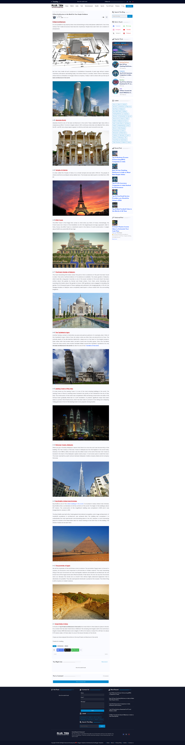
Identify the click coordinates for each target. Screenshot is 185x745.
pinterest (128, 33)
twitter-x (118, 33)
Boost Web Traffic (117, 111)
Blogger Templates (82, 742)
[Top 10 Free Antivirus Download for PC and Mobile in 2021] (115, 82)
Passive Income (116, 130)
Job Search (127, 123)
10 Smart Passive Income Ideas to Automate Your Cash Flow (120, 229)
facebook (118, 26)
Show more (104, 661)
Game (127, 118)
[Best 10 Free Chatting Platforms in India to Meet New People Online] (115, 64)
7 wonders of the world (92, 345)
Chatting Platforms (117, 113)
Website (124, 142)
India (77, 6)
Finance (117, 6)
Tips (126, 137)
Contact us (131, 742)
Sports (102, 6)
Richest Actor (123, 132)
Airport (119, 104)
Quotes (123, 130)
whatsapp (128, 26)
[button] (123, 6)
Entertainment (89, 6)
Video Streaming (116, 142)
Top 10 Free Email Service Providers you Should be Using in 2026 (120, 198)
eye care (129, 116)
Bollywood (122, 109)
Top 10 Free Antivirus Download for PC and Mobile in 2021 (126, 83)
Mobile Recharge (121, 125)
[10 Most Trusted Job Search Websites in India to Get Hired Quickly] (115, 91)
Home (66, 6)
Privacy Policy (119, 742)
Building (124, 111)
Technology (120, 137)
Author (125, 742)
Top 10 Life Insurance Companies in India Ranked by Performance (126, 74)
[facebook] (127, 2)
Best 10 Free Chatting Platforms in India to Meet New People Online (126, 65)
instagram (118, 29)
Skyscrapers (122, 135)
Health (96, 6)
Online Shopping (121, 128)
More (128, 125)
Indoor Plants (120, 123)
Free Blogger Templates (98, 742)
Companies (126, 113)
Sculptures (115, 135)
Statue (114, 137)
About (112, 742)
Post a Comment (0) (80, 681)
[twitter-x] (130, 2)
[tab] (66, 6)
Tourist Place (90, 719)
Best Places (115, 109)
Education (115, 116)
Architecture (121, 106)
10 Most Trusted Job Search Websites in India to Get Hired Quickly (125, 92)
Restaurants (115, 132)
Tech (82, 6)
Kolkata (114, 125)
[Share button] (80, 650)
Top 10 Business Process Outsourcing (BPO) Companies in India (120, 160)
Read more (114, 239)
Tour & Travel (109, 6)
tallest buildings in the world (75, 504)
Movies (114, 128)
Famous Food (116, 118)
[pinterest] (133, 2)
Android (124, 104)
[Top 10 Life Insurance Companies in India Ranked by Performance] (115, 73)
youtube (129, 29)
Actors (114, 104)
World (71, 6)
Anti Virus (115, 106)
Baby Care (128, 106)
